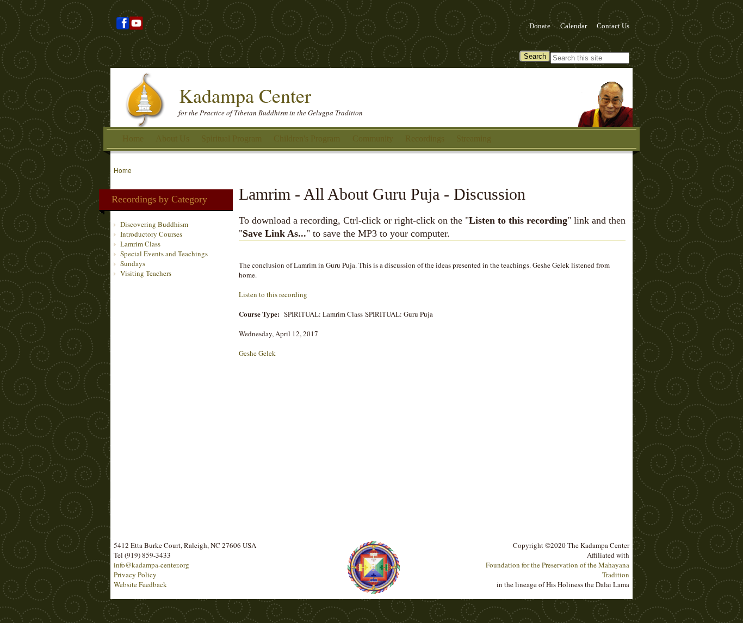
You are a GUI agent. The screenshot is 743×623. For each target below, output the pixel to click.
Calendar (573, 26)
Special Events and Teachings (164, 253)
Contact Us (613, 26)
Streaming (473, 138)
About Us (172, 138)
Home (133, 138)
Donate (539, 26)
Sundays (132, 263)
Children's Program (307, 138)
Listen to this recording (273, 294)
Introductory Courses (151, 234)
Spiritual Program (231, 138)
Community (372, 138)
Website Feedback (140, 584)
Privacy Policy (135, 574)
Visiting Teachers (145, 273)
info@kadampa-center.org (151, 565)
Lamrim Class (140, 244)
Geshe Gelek (257, 353)
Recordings (424, 138)
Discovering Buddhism (154, 224)
